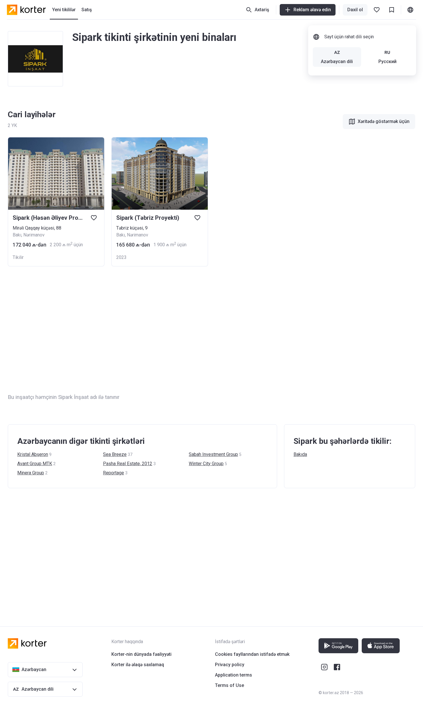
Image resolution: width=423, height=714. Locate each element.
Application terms (233, 675)
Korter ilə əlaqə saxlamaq (137, 664)
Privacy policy (229, 664)
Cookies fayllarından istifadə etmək (252, 654)
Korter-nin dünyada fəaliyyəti (141, 654)
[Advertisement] (180, 329)
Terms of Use (229, 685)
